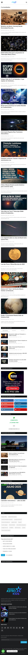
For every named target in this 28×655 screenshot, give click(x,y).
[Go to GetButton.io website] (3, 653)
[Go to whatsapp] (3, 651)
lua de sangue (4, 524)
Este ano (22, 330)
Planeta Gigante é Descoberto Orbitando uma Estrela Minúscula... (18, 619)
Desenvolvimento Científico (7, 519)
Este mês (14, 330)
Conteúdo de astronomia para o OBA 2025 (18, 353)
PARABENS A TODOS (7, 551)
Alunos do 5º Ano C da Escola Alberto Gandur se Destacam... (12, 289)
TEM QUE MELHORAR (7, 543)
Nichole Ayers (17, 527)
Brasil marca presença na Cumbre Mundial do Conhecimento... (13, 106)
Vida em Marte (12, 524)
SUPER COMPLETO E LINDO (9, 546)
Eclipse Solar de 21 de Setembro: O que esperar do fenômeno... (12, 80)
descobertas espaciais (21, 524)
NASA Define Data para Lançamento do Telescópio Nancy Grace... (12, 53)
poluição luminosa (17, 519)
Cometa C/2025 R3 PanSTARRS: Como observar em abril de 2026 (12, 501)
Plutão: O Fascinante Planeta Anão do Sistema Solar (12, 316)
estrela (23, 527)
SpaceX (19, 522)
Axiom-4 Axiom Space (6, 530)
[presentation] (22, 486)
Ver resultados (9, 555)
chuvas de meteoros (6, 522)
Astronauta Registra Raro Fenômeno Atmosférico (12, 132)
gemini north (14, 522)
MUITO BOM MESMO (7, 541)
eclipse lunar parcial (12, 516)
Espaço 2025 (4, 516)
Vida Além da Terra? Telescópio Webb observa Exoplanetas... (12, 212)
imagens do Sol (5, 527)
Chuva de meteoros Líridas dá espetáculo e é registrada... (18, 467)
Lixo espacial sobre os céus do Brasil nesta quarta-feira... (14, 238)
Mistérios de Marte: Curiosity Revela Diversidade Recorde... (11, 27)
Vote (3, 555)
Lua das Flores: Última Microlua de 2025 (13, 264)
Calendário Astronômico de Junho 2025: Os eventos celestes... (17, 360)
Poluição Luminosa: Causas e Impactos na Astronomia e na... (13, 159)
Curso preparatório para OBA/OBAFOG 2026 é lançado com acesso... (17, 473)
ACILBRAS (11, 527)
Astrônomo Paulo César (5, 30)
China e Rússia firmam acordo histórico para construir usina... (12, 185)
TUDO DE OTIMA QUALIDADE (9, 548)
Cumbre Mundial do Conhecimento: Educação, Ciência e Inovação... (18, 607)
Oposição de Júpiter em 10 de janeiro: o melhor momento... (17, 335)
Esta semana (5, 330)
